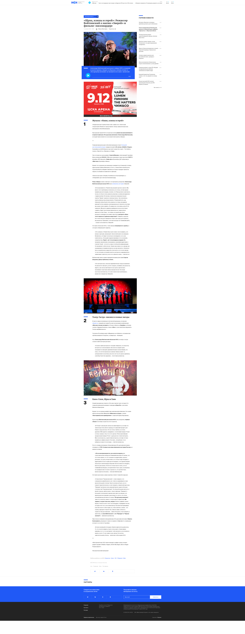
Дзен (112, 558)
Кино (100, 566)
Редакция (86, 605)
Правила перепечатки (89, 617)
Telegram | (120, 558)
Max (124, 558)
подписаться (155, 597)
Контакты (86, 607)
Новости (107, 558)
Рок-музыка (105, 566)
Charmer (159, 617)
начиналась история (118, 184)
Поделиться (111, 29)
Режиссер (95, 566)
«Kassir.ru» (95, 323)
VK (115, 558)
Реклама (86, 610)
